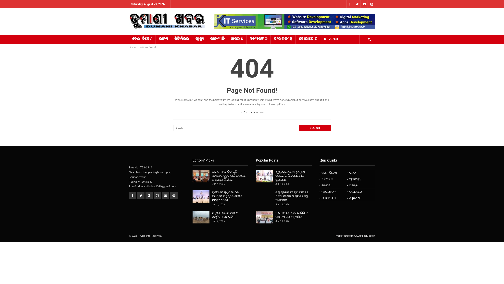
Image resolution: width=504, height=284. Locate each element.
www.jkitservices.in (364, 235)
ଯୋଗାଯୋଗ (308, 39)
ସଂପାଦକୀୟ (283, 39)
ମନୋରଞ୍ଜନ (258, 39)
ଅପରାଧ (237, 39)
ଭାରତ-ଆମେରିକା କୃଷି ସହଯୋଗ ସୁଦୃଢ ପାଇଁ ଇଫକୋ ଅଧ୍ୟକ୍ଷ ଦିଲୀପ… (229, 175)
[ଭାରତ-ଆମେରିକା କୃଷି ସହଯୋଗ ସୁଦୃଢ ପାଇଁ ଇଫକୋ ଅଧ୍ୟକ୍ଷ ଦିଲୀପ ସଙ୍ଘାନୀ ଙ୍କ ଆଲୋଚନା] (201, 176)
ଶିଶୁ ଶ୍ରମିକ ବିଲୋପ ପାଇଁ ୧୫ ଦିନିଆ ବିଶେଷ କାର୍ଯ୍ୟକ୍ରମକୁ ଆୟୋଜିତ (291, 196)
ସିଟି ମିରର (181, 39)
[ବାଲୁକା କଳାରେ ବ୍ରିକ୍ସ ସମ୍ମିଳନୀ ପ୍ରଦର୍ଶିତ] (201, 217)
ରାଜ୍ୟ (163, 39)
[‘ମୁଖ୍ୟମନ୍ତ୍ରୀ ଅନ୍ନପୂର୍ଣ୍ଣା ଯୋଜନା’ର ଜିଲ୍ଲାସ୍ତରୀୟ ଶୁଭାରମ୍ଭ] (264, 176)
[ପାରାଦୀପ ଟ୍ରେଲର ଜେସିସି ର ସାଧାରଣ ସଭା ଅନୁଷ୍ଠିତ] (264, 217)
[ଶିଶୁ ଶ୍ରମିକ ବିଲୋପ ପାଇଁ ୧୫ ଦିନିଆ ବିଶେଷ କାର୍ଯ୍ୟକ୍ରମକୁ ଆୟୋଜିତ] (264, 196)
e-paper (331, 39)
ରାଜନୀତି (217, 39)
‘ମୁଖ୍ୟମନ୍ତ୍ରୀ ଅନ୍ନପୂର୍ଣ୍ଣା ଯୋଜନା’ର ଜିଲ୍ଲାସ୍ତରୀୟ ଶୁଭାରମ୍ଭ (290, 175)
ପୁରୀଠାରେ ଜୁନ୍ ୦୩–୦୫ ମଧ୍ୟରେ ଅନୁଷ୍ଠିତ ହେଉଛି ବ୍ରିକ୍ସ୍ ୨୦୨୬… (227, 196)
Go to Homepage (253, 112)
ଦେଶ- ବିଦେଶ (142, 39)
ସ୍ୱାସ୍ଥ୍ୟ (199, 39)
